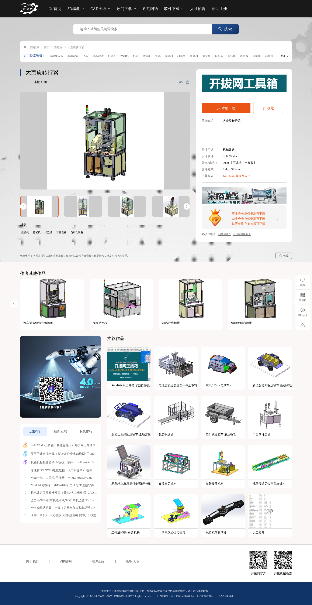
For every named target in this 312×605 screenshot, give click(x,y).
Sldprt (227, 169)
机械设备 (229, 149)
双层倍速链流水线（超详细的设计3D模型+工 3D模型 (64, 453)
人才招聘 (197, 9)
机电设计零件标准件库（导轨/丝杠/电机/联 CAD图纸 (64, 492)
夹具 (158, 56)
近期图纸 (150, 9)
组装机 (194, 56)
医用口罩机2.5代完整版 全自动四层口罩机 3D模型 (63, 515)
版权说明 (132, 561)
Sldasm (235, 169)
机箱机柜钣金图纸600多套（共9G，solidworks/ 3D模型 (64, 462)
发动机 (124, 56)
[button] (23, 206)
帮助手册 (219, 9)
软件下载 (172, 9)
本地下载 (228, 108)
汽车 (85, 56)
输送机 (147, 56)
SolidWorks (230, 156)
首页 (56, 9)
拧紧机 (37, 232)
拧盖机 (48, 232)
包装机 (232, 56)
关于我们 (32, 561)
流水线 (244, 56)
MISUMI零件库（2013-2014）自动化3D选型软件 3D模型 (64, 485)
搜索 (227, 29)
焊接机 (206, 56)
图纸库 (58, 47)
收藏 (270, 108)
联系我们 (98, 561)
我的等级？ (224, 234)
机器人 (112, 56)
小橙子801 (40, 82)
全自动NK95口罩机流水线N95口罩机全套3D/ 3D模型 (64, 500)
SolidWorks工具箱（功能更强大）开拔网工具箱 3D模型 (64, 445)
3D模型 (74, 9)
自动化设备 (56, 56)
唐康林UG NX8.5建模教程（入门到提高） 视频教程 (64, 470)
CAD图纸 (98, 9)
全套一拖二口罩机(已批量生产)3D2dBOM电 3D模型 (64, 477)
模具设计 (98, 56)
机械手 (181, 56)
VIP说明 (65, 561)
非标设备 (73, 56)
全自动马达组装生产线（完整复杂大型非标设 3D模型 (64, 507)
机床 (135, 56)
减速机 (169, 56)
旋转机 (25, 232)
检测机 (257, 56)
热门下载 (125, 9)
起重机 (269, 56)
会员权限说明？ (242, 234)
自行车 (219, 56)
